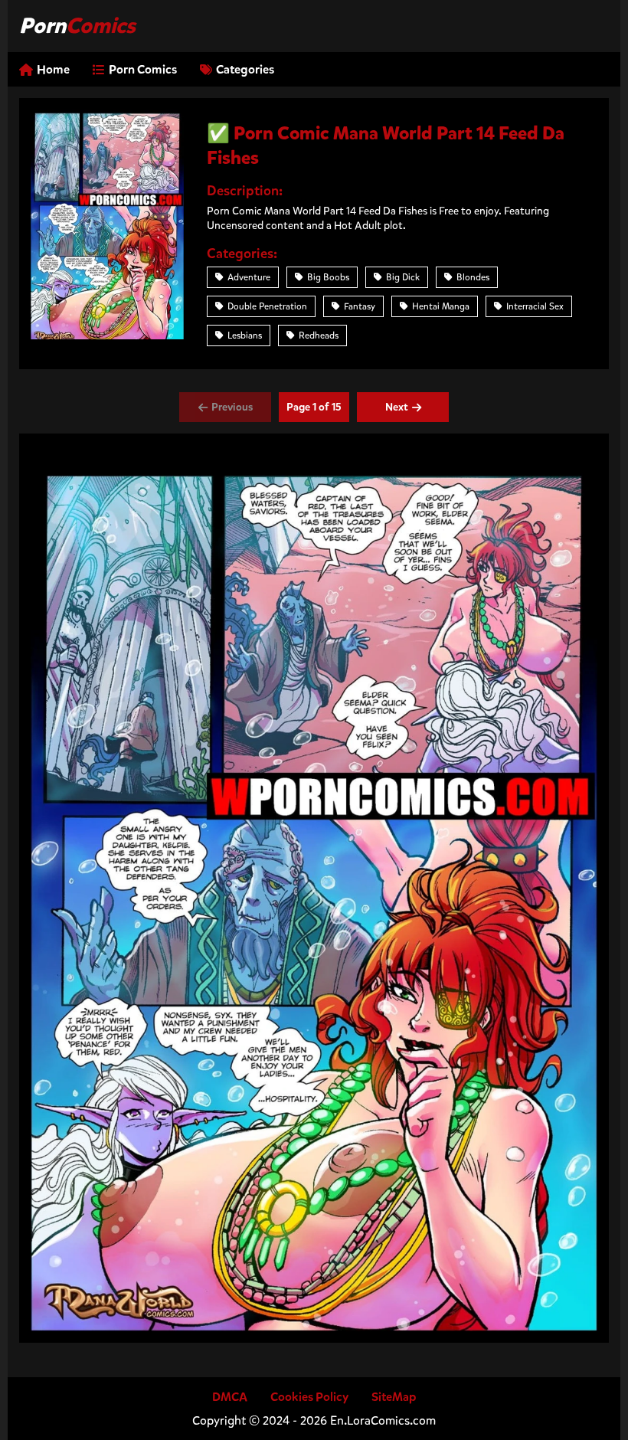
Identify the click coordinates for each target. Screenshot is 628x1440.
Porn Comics (143, 69)
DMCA (229, 1397)
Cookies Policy (309, 1397)
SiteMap (394, 1397)
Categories (245, 69)
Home (53, 69)
